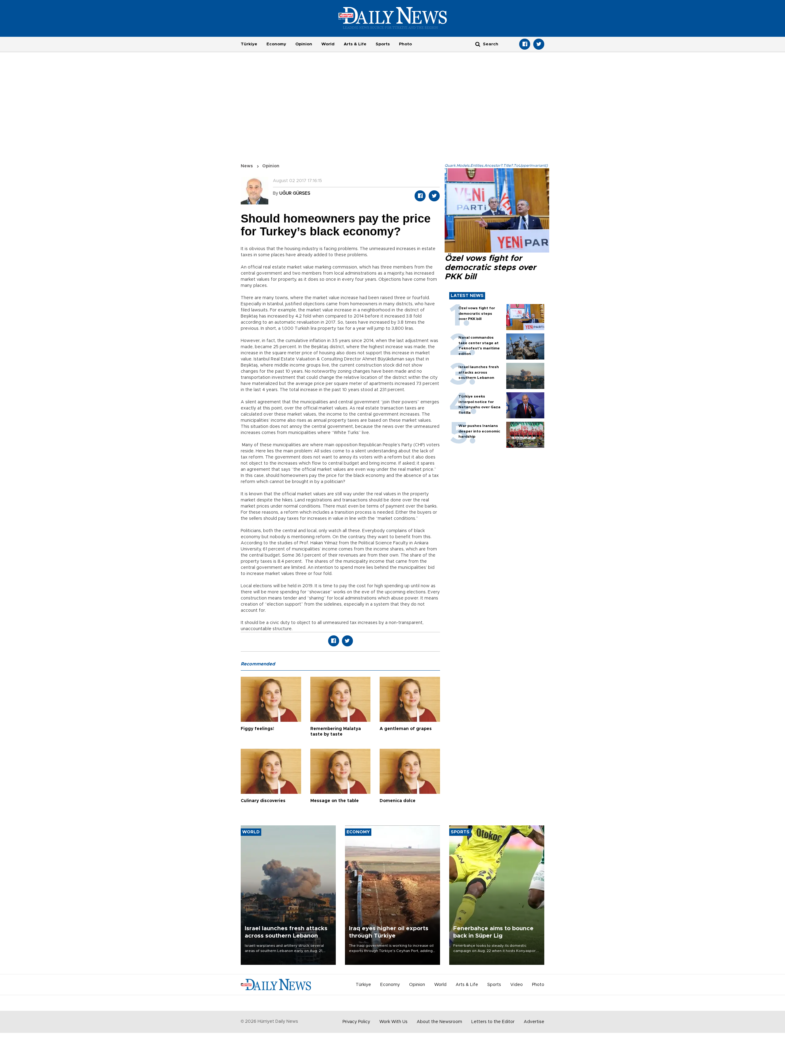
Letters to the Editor (493, 1022)
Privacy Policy (356, 1022)
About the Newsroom (439, 1022)
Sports (383, 44)
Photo (405, 44)
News (247, 166)
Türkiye (249, 44)
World (328, 44)
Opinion (303, 44)
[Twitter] (538, 44)
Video (516, 985)
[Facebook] (524, 44)
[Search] (477, 44)
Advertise (534, 1022)
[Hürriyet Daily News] (392, 18)
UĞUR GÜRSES (294, 193)
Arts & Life (355, 44)
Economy (276, 44)
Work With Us (393, 1022)
